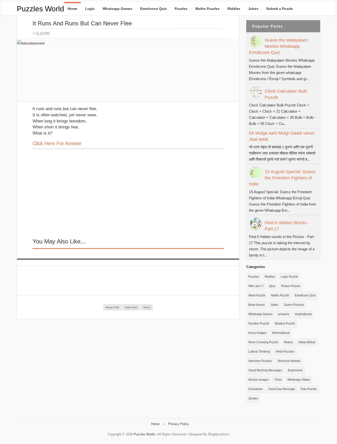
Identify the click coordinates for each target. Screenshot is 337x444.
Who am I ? (255, 286)
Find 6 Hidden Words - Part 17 (287, 225)
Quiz (272, 286)
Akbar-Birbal (307, 342)
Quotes (253, 398)
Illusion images (258, 379)
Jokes (253, 9)
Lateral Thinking (259, 351)
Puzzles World (40, 9)
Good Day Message (281, 389)
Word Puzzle (256, 295)
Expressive (295, 370)
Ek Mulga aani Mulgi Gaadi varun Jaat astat (281, 136)
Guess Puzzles (294, 305)
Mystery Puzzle (285, 323)
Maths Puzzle (280, 295)
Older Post (131, 307)
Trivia (278, 379)
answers (283, 314)
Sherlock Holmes (289, 361)
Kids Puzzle (309, 389)
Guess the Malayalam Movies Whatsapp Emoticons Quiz (278, 46)
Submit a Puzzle (279, 9)
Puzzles (181, 9)
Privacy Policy (178, 424)
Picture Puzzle (290, 286)
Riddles (233, 9)
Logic (90, 9)
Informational (281, 333)
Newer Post (112, 307)
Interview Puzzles (260, 361)
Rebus (288, 342)
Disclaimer (255, 389)
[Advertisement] (70, 73)
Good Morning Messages (265, 370)
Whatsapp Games (117, 9)
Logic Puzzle (289, 276)
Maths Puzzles (207, 9)
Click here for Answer (57, 143)
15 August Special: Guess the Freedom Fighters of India (282, 178)
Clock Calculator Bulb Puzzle (286, 94)
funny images (257, 333)
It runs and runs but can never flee (82, 23)
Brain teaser (256, 305)
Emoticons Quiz (153, 9)
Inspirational (303, 314)
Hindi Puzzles (285, 351)
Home (72, 9)
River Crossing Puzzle (263, 342)
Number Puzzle (258, 323)
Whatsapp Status (298, 379)
